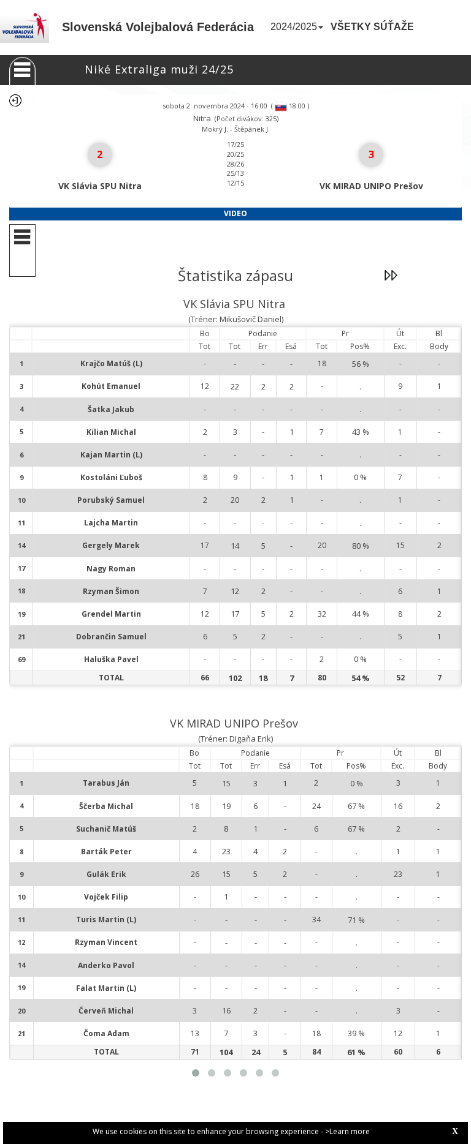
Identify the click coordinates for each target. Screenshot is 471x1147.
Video (235, 213)
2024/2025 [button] (293, 26)
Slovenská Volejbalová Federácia (158, 27)
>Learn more (347, 1131)
